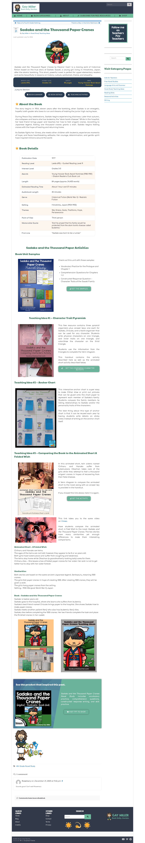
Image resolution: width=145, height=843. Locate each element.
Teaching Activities (79, 94)
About (17, 822)
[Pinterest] (130, 839)
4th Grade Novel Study (25, 766)
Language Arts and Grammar (114, 85)
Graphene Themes (29, 840)
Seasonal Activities (111, 96)
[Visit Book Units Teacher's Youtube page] (123, 839)
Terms (48, 822)
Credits (18, 825)
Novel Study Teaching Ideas (40, 33)
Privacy (48, 825)
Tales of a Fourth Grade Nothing (28, 23)
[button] (79, 289)
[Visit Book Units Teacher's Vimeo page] (127, 839)
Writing (107, 100)
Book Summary (36, 94)
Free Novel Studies (111, 81)
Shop (47, 816)
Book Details (56, 94)
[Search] (87, 816)
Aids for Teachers (110, 78)
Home (17, 816)
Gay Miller (25, 33)
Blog (17, 819)
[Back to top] (140, 838)
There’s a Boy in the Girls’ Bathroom (84, 23)
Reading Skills (109, 93)
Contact (48, 819)
